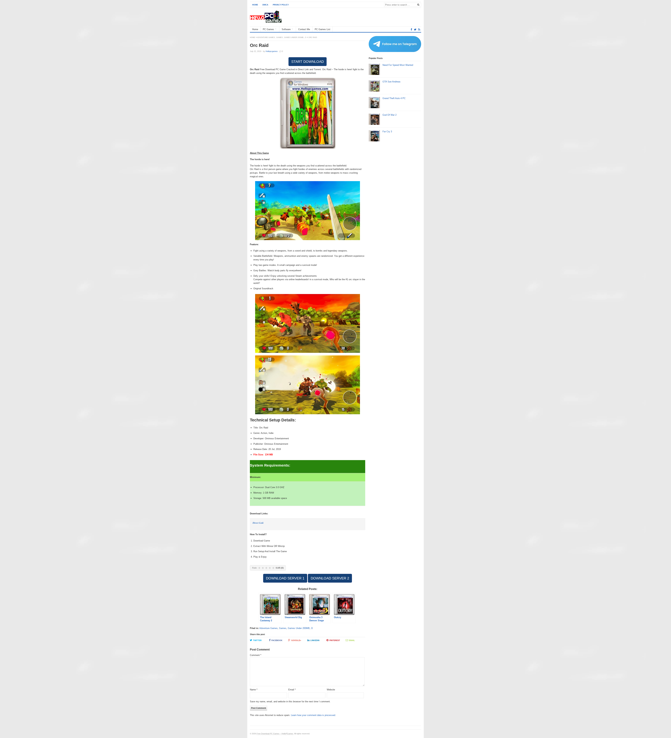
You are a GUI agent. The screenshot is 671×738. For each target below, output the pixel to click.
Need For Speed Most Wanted (398, 65)
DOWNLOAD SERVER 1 (285, 578)
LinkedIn (314, 640)
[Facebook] (411, 29)
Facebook (276, 640)
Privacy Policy (281, 5)
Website (331, 689)
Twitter (257, 640)
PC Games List (322, 29)
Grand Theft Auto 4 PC (394, 98)
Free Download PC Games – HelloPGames (275, 734)
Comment (255, 655)
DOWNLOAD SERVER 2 (330, 578)
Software (286, 29)
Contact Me (304, 29)
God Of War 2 (389, 115)
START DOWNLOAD (307, 62)
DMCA (265, 5)
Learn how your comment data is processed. (313, 715)
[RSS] (419, 29)
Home (255, 5)
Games (279, 37)
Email (352, 640)
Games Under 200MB (294, 37)
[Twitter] (415, 29)
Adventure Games (266, 37)
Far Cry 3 (387, 131)
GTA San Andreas (392, 81)
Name (253, 689)
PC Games (268, 29)
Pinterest (334, 640)
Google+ (296, 640)
